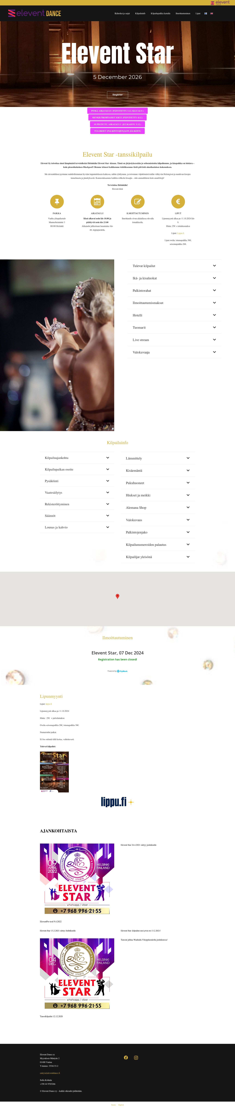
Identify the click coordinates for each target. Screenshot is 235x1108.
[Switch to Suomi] (206, 13)
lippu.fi (49, 703)
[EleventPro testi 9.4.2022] (77, 881)
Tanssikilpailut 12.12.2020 (51, 1016)
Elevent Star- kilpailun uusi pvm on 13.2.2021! (141, 930)
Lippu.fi (181, 233)
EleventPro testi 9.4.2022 (50, 921)
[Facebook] (126, 1058)
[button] (117, 596)
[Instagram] (136, 1058)
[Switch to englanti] (212, 13)
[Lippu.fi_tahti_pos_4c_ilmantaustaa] (117, 802)
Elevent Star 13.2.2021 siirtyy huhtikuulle (58, 930)
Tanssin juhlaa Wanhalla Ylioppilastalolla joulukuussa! (144, 939)
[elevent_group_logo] (220, 2)
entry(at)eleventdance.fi (50, 1072)
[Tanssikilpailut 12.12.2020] (77, 975)
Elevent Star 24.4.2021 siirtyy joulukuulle (138, 844)
